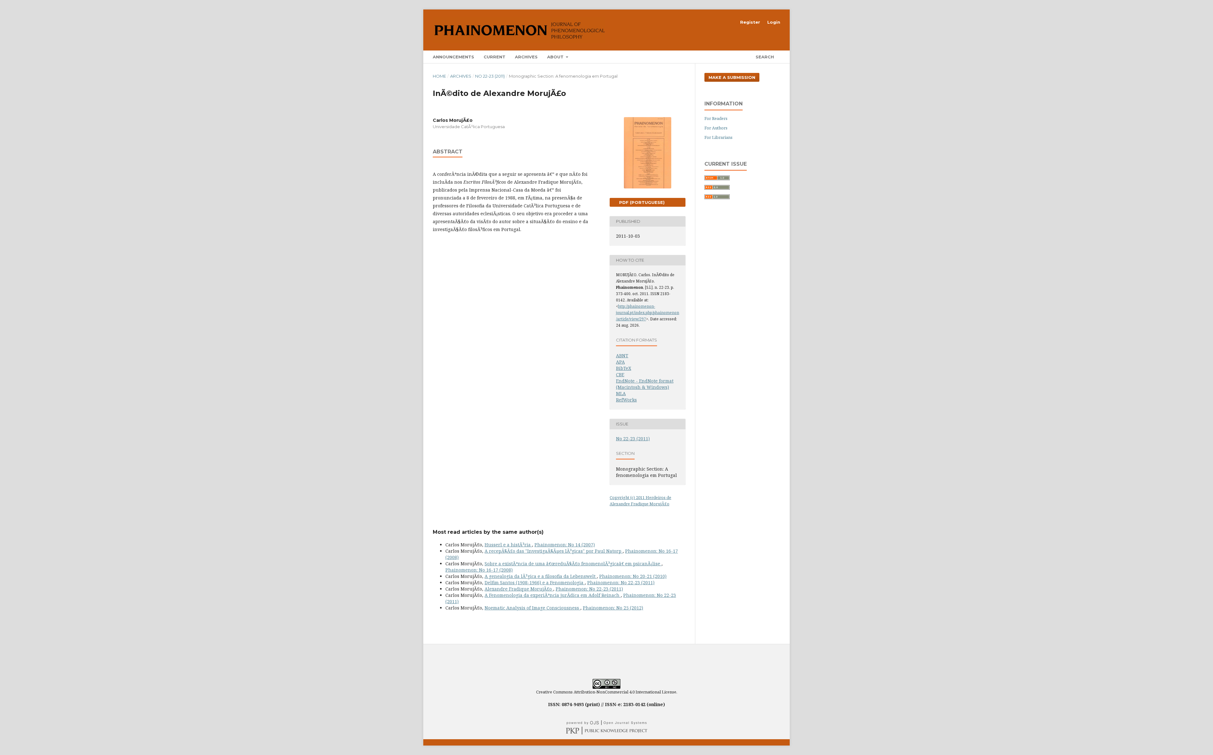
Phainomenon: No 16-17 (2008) (479, 570)
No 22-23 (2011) (490, 76)
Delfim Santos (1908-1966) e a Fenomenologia (535, 583)
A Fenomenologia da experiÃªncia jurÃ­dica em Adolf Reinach (553, 595)
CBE (620, 375)
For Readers (715, 118)
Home (439, 76)
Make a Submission (732, 77)
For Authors (715, 128)
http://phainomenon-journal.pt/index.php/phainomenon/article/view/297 (647, 313)
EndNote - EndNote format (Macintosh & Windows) (644, 384)
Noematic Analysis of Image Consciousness (532, 608)
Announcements (453, 56)
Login (773, 22)
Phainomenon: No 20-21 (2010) (633, 576)
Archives (526, 56)
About (556, 56)
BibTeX (623, 368)
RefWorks (626, 400)
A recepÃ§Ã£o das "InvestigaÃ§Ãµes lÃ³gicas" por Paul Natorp (554, 551)
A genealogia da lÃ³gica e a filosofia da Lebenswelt (541, 576)
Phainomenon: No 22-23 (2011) (621, 583)
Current (494, 56)
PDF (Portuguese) (641, 202)
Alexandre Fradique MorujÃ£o (519, 589)
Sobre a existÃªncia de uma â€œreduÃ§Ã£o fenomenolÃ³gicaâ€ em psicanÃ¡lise (573, 564)
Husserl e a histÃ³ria (508, 545)
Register (750, 22)
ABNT (622, 356)
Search (764, 56)
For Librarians (718, 137)
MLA (621, 393)
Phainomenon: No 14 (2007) (564, 545)
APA (620, 362)
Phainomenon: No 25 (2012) (613, 608)
